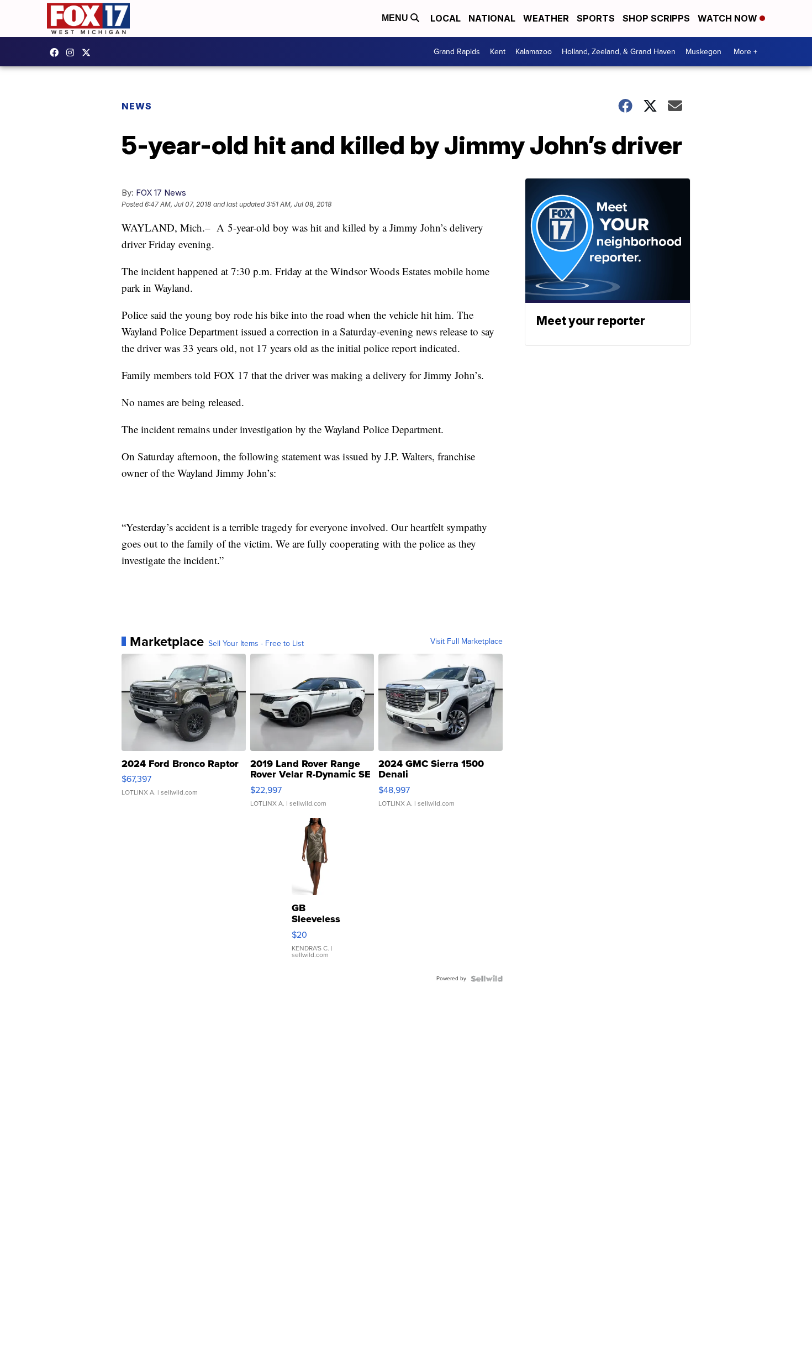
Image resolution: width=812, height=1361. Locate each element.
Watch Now (729, 18)
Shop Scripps (656, 18)
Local (445, 18)
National (491, 18)
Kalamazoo (533, 51)
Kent (497, 51)
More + (745, 51)
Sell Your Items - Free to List (256, 644)
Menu (396, 18)
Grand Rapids (457, 51)
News (137, 106)
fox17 (89, 52)
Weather (546, 18)
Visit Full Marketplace (466, 641)
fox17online (57, 52)
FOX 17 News (161, 192)
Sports (596, 18)
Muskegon (703, 51)
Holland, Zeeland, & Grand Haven (619, 51)
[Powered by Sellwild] (487, 978)
